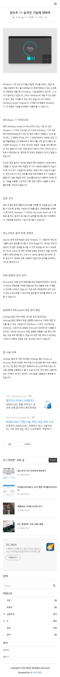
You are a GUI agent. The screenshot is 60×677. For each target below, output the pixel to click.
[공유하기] (14, 444)
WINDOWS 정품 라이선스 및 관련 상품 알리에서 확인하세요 (21, 406)
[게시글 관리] (17, 444)
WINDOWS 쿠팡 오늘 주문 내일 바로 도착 (30, 421)
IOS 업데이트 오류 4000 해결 (30, 524)
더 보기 (53, 460)
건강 (32, 600)
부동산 (32, 607)
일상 (32, 628)
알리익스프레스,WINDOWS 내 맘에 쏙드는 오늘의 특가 (21, 400)
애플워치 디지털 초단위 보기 (29, 506)
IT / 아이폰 (29, 17)
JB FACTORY (36, 672)
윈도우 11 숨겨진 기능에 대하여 (30, 12)
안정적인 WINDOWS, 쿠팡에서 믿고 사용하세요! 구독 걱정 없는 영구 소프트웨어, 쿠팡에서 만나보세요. (30, 427)
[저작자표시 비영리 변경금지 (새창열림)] (37, 444)
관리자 (6, 650)
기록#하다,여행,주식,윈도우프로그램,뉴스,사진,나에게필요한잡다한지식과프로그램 (24, 550)
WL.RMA (11, 544)
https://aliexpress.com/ (16, 396)
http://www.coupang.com (18, 417)
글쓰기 (6, 657)
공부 (32, 634)
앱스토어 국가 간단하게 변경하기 (31, 471)
